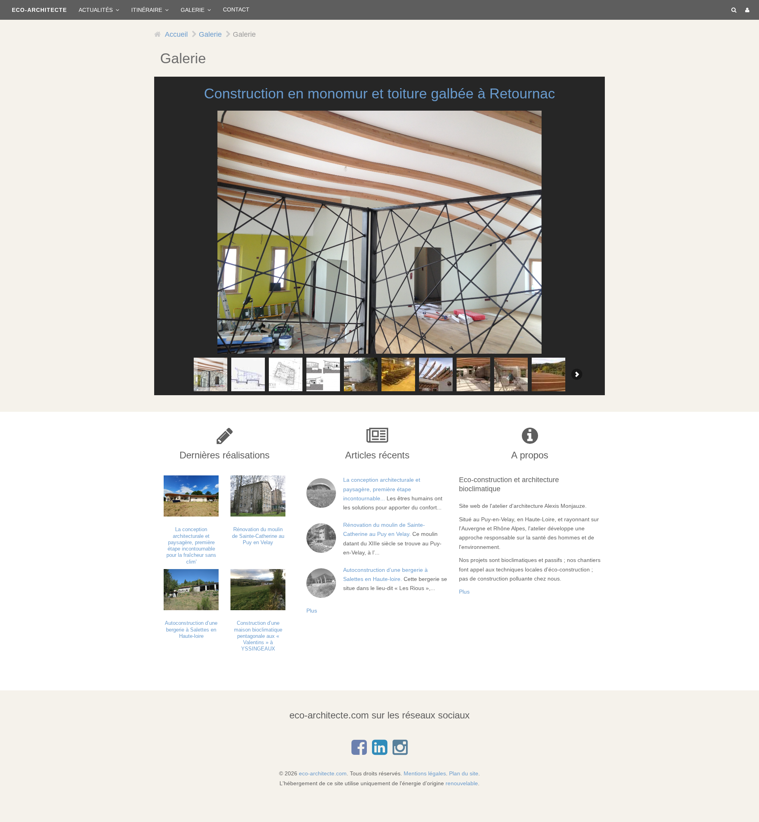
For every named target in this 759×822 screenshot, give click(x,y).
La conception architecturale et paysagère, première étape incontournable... (381, 489)
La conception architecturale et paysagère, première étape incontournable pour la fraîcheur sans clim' (191, 545)
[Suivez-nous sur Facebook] (358, 751)
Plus (311, 610)
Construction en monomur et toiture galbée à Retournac (379, 93)
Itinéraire (147, 10)
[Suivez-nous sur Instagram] (400, 751)
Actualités (96, 10)
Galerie (193, 10)
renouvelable (462, 783)
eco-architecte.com (323, 773)
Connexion (746, 10)
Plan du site (463, 773)
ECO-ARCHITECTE (39, 10)
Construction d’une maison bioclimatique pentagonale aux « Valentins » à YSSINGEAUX (258, 636)
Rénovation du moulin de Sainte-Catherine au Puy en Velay (258, 535)
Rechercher (732, 10)
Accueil (176, 34)
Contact (236, 10)
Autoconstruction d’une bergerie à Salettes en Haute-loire (191, 629)
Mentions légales (425, 773)
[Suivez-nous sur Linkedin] (379, 751)
